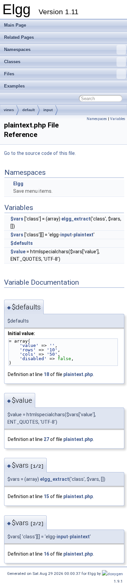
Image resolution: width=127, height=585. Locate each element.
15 (46, 496)
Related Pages (19, 37)
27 (46, 439)
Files (9, 73)
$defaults (21, 243)
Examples (14, 86)
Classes (12, 61)
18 (46, 374)
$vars (16, 218)
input (48, 110)
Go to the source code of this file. (40, 153)
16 (46, 554)
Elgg (18, 183)
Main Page (15, 25)
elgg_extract (75, 218)
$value (17, 251)
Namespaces (17, 49)
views (9, 110)
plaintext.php (78, 374)
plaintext (83, 234)
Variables (117, 119)
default (28, 110)
